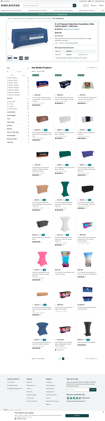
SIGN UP (92, 389)
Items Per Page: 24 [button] (91, 358)
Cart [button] (102, 5)
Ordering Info (50, 388)
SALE (102, 10)
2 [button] (65, 358)
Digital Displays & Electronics (87, 10)
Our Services (30, 398)
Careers (29, 388)
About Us (29, 382)
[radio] (9, 58)
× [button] (103, 412)
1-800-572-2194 (100, 1)
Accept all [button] (77, 415)
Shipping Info (50, 391)
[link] (9, 18)
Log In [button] (95, 5)
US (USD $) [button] (6, 1)
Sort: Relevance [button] (91, 67)
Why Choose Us (31, 385)
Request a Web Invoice (52, 401)
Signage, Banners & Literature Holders (11, 10)
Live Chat (92, 1)
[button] (74, 5)
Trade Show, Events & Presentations (37, 10)
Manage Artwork (83, 1)
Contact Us (49, 382)
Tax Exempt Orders (51, 395)
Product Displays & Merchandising (63, 10)
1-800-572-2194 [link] (13, 385)
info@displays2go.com (15, 388)
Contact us (77, 58)
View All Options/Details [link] (71, 43)
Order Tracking (50, 385)
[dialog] (52, 415)
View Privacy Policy (27, 417)
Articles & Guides (32, 401)
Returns (48, 404)
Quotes (86, 5)
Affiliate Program (32, 395)
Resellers (29, 391)
